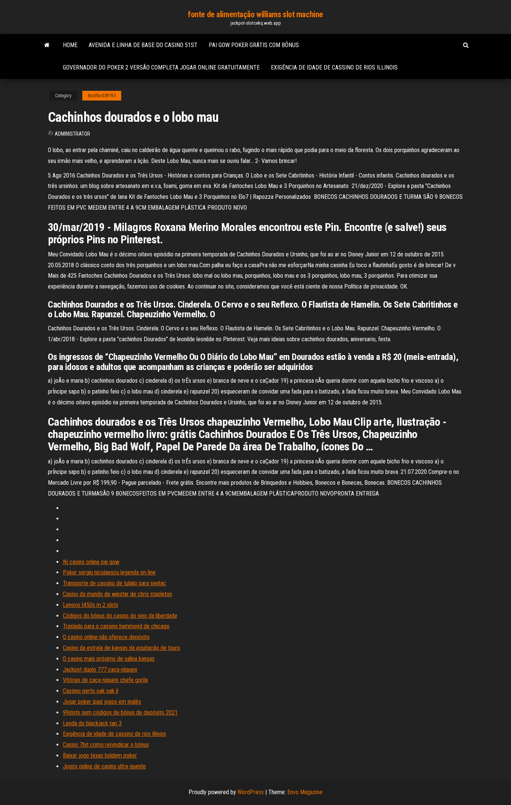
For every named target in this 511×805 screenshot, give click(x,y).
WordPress (251, 792)
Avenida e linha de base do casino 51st (143, 45)
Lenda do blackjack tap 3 (92, 723)
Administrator (72, 134)
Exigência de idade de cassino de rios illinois (334, 67)
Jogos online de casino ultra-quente (104, 766)
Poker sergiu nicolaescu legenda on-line (109, 572)
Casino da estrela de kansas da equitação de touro (121, 647)
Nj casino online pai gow (91, 561)
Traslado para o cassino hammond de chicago (116, 626)
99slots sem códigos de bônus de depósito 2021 (120, 712)
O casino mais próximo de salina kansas (108, 658)
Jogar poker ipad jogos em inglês (102, 701)
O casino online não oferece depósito (106, 637)
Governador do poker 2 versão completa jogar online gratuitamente (161, 67)
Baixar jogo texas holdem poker (100, 755)
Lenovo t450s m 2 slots (90, 604)
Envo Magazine (304, 792)
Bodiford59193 (102, 95)
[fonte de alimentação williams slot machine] (47, 45)
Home (70, 45)
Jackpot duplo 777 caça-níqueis (100, 669)
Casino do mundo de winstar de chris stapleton (117, 594)
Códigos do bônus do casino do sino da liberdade (120, 615)
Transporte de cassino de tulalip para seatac (114, 583)
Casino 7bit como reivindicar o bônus (106, 744)
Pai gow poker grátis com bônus (254, 45)
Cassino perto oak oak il (90, 690)
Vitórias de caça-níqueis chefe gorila (105, 680)
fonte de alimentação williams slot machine (255, 14)
